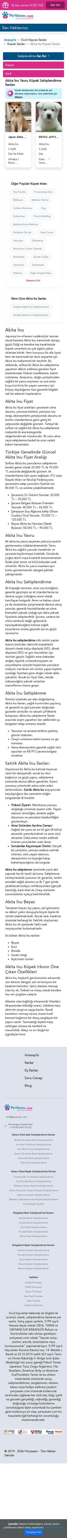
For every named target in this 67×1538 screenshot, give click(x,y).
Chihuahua (37, 240)
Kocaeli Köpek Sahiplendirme (33, 1254)
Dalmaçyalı (38, 265)
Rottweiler (19, 257)
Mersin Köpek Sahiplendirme (33, 1268)
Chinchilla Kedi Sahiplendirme (33, 1158)
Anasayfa (10, 40)
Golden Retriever (23, 208)
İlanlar (29, 1062)
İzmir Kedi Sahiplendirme (33, 1227)
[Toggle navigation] (62, 17)
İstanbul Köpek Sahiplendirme (33, 1250)
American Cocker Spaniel (27, 248)
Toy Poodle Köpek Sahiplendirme (33, 1181)
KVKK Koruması (33, 1287)
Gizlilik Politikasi (33, 1282)
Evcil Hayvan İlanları (34, 40)
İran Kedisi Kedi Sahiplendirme (33, 1149)
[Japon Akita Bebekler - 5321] (18, 117)
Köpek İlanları (16, 44)
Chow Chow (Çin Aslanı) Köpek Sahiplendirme (33, 1190)
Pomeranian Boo (43, 192)
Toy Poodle (19, 192)
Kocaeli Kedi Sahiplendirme (33, 1231)
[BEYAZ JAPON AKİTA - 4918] (49, 117)
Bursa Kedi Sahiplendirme (33, 1236)
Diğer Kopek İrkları (41, 273)
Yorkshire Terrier (22, 232)
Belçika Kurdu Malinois (25, 224)
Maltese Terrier (40, 200)
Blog (28, 1085)
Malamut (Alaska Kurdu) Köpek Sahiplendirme (33, 1199)
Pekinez (17, 273)
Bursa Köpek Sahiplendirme (33, 1263)
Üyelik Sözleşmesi (33, 1305)
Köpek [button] (9, 65)
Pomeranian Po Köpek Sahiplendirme (33, 1176)
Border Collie (41, 257)
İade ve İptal (33, 1300)
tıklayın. (19, 97)
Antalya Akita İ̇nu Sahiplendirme (31, 315)
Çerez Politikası (33, 1291)
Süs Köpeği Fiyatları (33, 1203)
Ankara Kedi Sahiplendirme (33, 1222)
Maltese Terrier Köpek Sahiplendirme (33, 1185)
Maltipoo (18, 200)
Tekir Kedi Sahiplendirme (33, 1162)
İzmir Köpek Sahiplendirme (33, 1259)
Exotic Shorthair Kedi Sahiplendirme (33, 1153)
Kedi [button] (8, 74)
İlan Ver (55, 5)
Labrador (18, 240)
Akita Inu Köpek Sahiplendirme (33, 1194)
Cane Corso (46, 232)
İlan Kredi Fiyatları (33, 1296)
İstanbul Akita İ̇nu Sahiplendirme (31, 307)
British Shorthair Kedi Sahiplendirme (33, 1140)
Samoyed (18, 265)
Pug (43, 208)
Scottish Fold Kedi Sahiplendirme (33, 1144)
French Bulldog (42, 216)
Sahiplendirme (32, 56)
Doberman (19, 216)
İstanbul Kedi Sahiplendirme (34, 1218)
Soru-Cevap (33, 1078)
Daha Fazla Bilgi (53, 1527)
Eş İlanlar (31, 1070)
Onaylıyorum (33, 1532)
